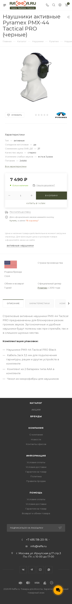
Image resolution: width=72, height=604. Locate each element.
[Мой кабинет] (59, 5)
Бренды (36, 416)
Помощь (36, 492)
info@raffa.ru (38, 546)
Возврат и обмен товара (36, 513)
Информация (36, 455)
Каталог (36, 403)
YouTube (40, 569)
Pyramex (42, 287)
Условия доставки (36, 467)
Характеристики (39, 303)
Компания (35, 428)
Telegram (31, 569)
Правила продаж (36, 481)
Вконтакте (23, 569)
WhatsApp (48, 569)
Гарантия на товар (36, 471)
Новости (36, 439)
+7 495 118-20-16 (36, 539)
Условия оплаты (36, 462)
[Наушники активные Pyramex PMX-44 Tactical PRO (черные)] (36, 77)
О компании (36, 434)
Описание (13, 303)
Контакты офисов (36, 444)
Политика (36, 476)
